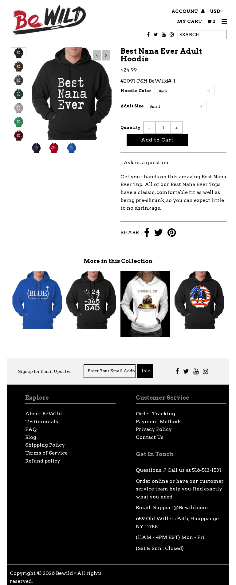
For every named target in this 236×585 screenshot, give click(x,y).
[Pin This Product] (171, 233)
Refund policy (42, 461)
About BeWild (43, 413)
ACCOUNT (185, 11)
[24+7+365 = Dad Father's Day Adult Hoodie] (91, 327)
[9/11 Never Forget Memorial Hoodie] (145, 336)
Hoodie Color (135, 90)
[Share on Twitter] (158, 233)
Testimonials (41, 421)
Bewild (64, 573)
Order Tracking (155, 413)
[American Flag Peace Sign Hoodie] (199, 327)
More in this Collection (118, 261)
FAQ (31, 429)
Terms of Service (46, 453)
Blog (30, 437)
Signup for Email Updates (44, 371)
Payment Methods (159, 421)
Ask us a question (146, 162)
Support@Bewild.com (180, 507)
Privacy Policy (154, 429)
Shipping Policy (45, 445)
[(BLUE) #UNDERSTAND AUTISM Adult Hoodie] (37, 327)
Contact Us (149, 437)
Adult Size (132, 106)
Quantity (130, 127)
